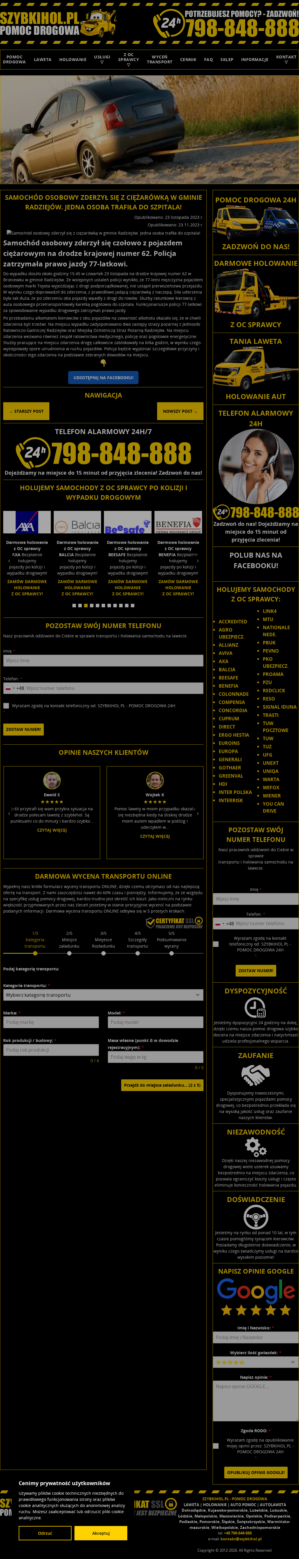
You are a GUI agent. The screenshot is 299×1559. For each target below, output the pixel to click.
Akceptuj (101, 1533)
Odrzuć (45, 1533)
